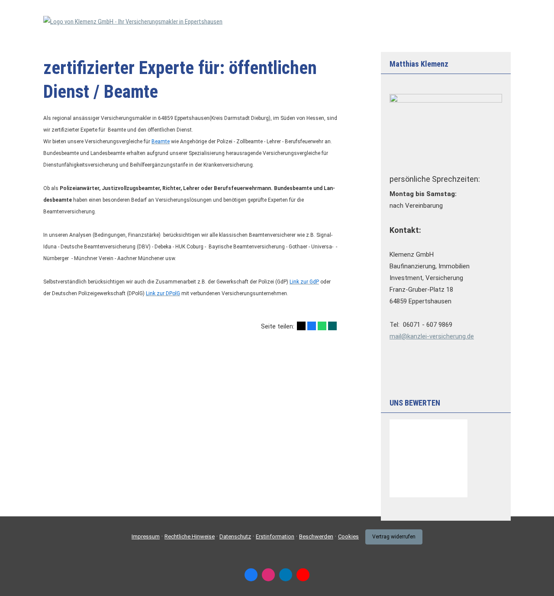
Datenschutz (235, 536)
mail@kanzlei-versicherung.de (432, 336)
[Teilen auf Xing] (332, 326)
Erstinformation (275, 536)
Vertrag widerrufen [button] (394, 537)
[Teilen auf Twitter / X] (301, 326)
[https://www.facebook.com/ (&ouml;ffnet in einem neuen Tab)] (251, 574)
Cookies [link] (348, 536)
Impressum (146, 536)
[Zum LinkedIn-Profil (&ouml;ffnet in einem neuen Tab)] (285, 574)
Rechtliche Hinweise (189, 536)
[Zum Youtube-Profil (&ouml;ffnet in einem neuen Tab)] (302, 574)
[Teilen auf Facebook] (311, 326)
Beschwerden (316, 536)
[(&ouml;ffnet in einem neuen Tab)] (428, 495)
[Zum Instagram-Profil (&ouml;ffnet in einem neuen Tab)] (268, 574)
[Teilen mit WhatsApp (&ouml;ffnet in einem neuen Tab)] (322, 326)
